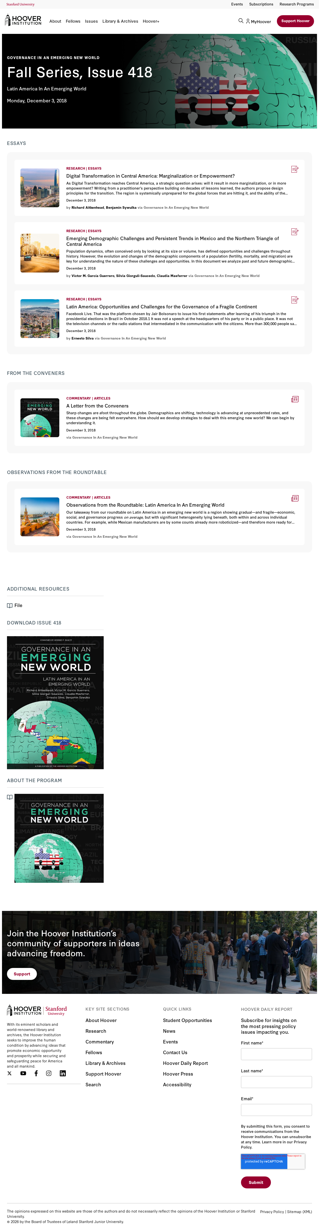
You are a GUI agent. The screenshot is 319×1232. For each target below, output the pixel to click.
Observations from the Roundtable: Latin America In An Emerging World (84, 492)
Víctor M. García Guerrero (93, 275)
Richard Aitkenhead (88, 207)
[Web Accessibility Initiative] (20, 4)
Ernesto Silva (83, 338)
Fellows (73, 21)
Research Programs (297, 3)
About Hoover (101, 1020)
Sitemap (294, 1211)
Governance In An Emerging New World (53, 57)
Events (237, 3)
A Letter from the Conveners (41, 393)
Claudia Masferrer (172, 275)
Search (93, 1084)
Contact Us (175, 1052)
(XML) (307, 1211)
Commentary (99, 1041)
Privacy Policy (272, 1211)
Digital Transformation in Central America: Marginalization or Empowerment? (88, 163)
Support (22, 973)
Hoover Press (178, 1073)
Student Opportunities (187, 1020)
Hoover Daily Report (185, 1062)
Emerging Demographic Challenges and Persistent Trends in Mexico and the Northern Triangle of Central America (124, 225)
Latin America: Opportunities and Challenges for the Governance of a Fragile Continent (98, 293)
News (169, 1030)
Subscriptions (261, 3)
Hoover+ (151, 21)
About (55, 21)
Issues (91, 21)
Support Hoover (295, 20)
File (18, 605)
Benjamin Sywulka (121, 207)
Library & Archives (120, 21)
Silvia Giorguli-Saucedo (135, 275)
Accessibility (177, 1084)
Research (95, 1030)
